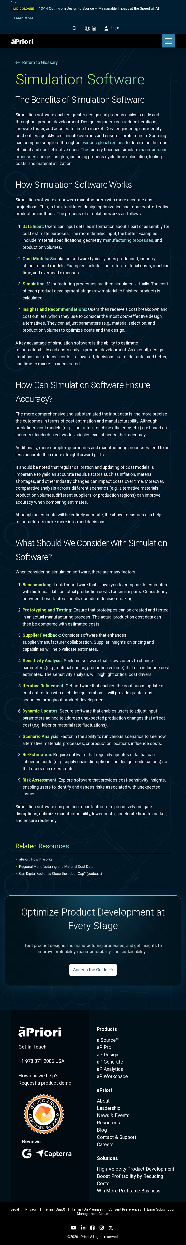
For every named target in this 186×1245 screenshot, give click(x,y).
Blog (102, 1130)
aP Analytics (110, 1069)
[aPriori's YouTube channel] (74, 1227)
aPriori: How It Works (35, 859)
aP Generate (110, 1062)
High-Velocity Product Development (135, 1169)
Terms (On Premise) (87, 1209)
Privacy (31, 1209)
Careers (105, 1144)
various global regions (104, 142)
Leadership (108, 1108)
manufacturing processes (128, 240)
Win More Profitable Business (128, 1191)
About (103, 1101)
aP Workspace (112, 1076)
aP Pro (104, 1047)
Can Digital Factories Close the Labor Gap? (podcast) (60, 874)
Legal (15, 1209)
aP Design (107, 1054)
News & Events (113, 1115)
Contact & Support (116, 1137)
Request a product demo (44, 1083)
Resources (108, 1123)
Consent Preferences (124, 1209)
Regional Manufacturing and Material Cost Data (56, 867)
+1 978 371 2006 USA (41, 1061)
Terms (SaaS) (54, 1209)
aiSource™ (108, 1040)
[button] (74, 28)
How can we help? (37, 1076)
